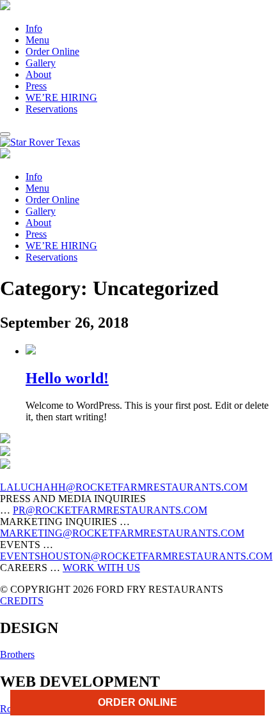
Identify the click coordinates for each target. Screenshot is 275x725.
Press (36, 85)
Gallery (41, 62)
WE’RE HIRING (61, 97)
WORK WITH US (101, 567)
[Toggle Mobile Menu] (5, 134)
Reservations (51, 108)
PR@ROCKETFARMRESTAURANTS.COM (110, 510)
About (38, 74)
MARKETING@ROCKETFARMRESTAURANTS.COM (122, 533)
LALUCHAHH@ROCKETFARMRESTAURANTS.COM (124, 487)
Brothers (17, 654)
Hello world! (67, 378)
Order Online (52, 51)
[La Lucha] (5, 6)
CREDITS (21, 600)
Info (34, 28)
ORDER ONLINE (137, 702)
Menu (37, 39)
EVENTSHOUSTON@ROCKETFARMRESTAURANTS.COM (136, 556)
